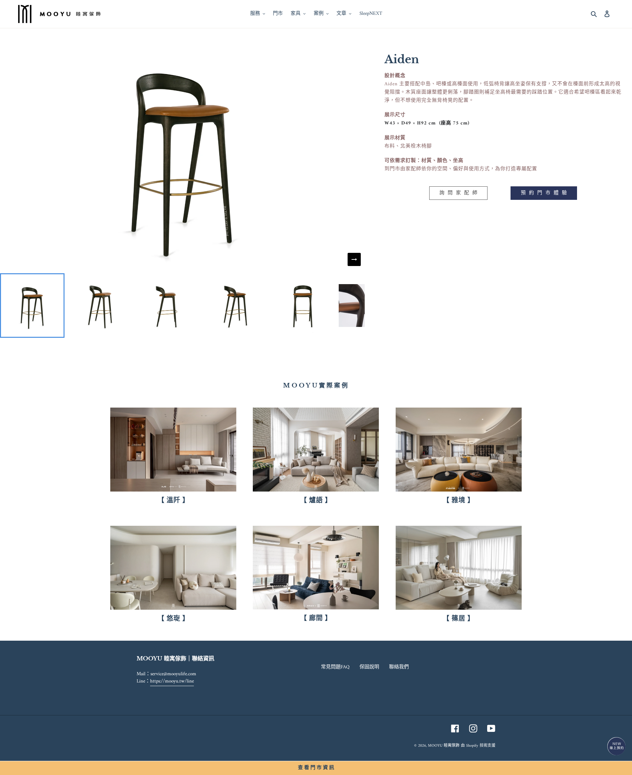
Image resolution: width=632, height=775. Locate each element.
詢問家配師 (460, 193)
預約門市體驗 (545, 193)
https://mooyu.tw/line (172, 681)
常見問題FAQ (335, 667)
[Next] (354, 259)
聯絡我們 (399, 667)
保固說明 (369, 667)
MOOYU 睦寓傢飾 (444, 745)
